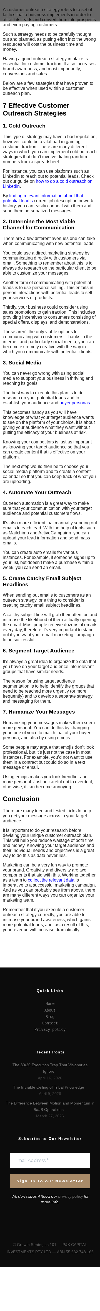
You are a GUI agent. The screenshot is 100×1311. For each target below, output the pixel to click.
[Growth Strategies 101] (19, 10)
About (50, 1010)
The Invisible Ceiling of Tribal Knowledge (48, 1087)
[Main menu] (89, 16)
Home (50, 1003)
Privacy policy (50, 1029)
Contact (50, 1023)
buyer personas (74, 402)
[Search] (89, 5)
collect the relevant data (51, 880)
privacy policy (70, 1196)
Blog (50, 1016)
